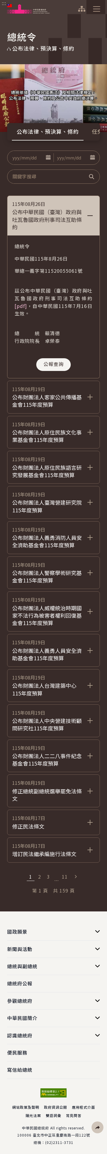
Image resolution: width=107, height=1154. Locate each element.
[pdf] (21, 305)
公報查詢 (53, 363)
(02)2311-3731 (59, 1142)
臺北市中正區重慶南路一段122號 (61, 1134)
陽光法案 (33, 1115)
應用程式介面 (83, 1107)
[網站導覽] (81, 9)
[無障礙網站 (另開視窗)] (53, 1092)
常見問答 (73, 1115)
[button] (48, 157)
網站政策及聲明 (25, 1107)
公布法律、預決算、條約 (48, 131)
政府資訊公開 (55, 1107)
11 (65, 876)
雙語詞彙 (53, 1115)
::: (4, 3)
